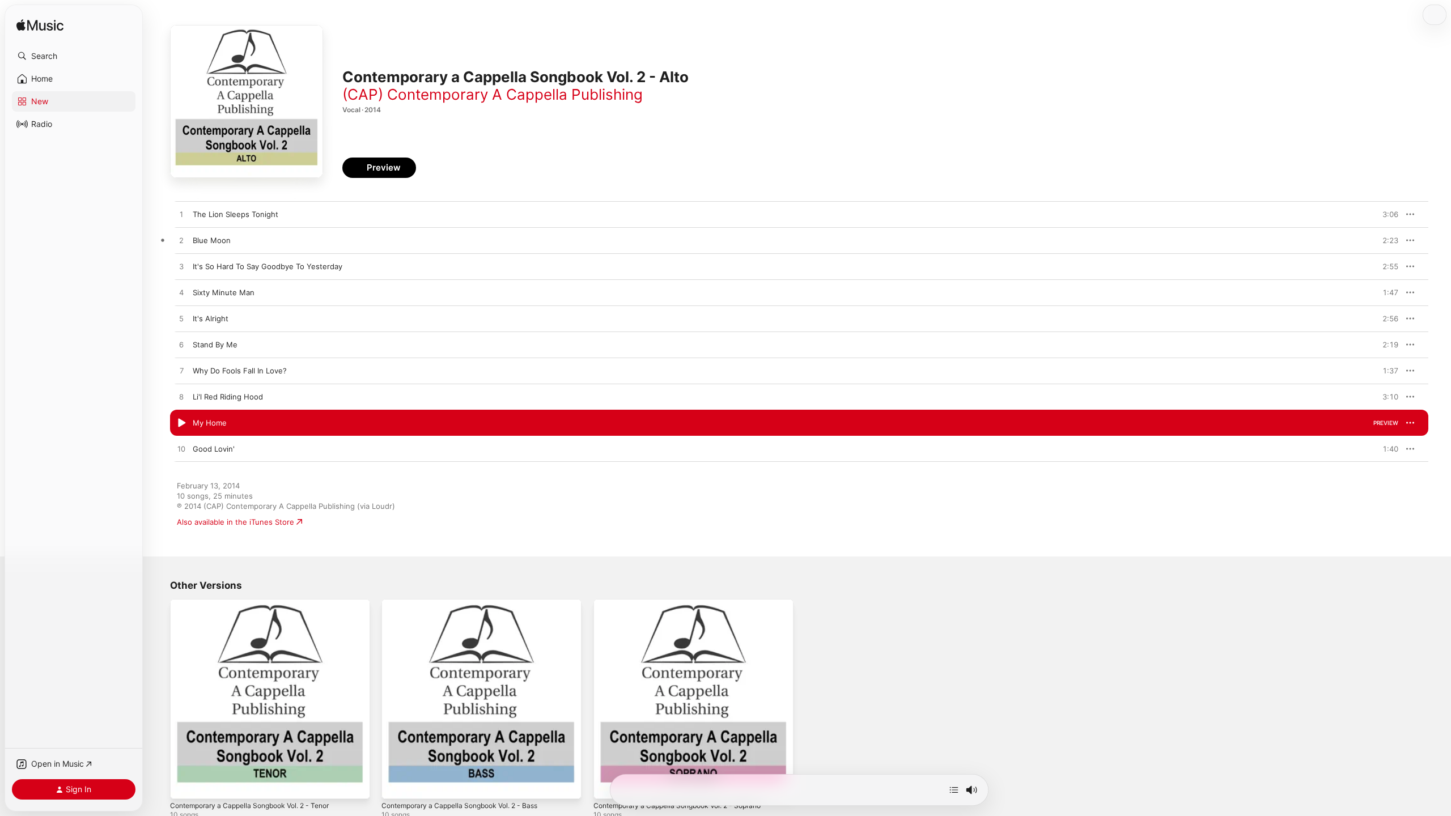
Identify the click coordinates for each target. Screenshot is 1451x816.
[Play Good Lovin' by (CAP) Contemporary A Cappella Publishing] (181, 449)
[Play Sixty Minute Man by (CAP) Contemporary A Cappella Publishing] (181, 293)
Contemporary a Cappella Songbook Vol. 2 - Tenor (258, 603)
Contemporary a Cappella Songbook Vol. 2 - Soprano (686, 603)
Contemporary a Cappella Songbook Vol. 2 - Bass (468, 603)
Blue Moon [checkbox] (212, 240)
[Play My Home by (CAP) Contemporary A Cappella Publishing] (181, 423)
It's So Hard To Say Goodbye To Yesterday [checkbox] (267, 266)
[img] (39, 25)
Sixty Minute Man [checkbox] (223, 292)
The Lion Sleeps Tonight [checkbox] (235, 214)
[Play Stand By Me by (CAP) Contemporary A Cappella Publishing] (181, 345)
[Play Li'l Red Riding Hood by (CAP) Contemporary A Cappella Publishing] (181, 397)
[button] (73, 56)
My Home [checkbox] (210, 422)
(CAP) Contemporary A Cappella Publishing (492, 94)
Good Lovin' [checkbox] (214, 448)
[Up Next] (954, 790)
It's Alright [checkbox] (210, 318)
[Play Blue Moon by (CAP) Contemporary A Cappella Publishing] (181, 241)
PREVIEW (1385, 214)
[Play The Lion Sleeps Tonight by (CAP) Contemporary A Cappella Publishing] (181, 215)
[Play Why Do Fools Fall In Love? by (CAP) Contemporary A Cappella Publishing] (181, 371)
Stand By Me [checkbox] (215, 344)
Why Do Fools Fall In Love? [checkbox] (240, 370)
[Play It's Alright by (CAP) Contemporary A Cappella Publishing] (181, 319)
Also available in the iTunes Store (235, 521)
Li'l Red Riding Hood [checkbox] (228, 396)
